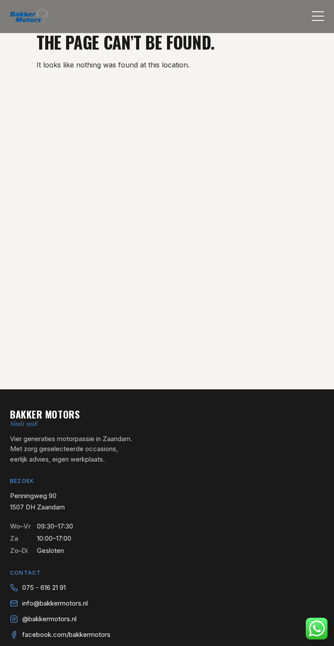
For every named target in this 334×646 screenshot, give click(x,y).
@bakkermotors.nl (49, 619)
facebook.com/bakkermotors (66, 634)
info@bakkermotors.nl (55, 603)
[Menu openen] (318, 16)
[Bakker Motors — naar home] (29, 16)
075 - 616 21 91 (44, 587)
